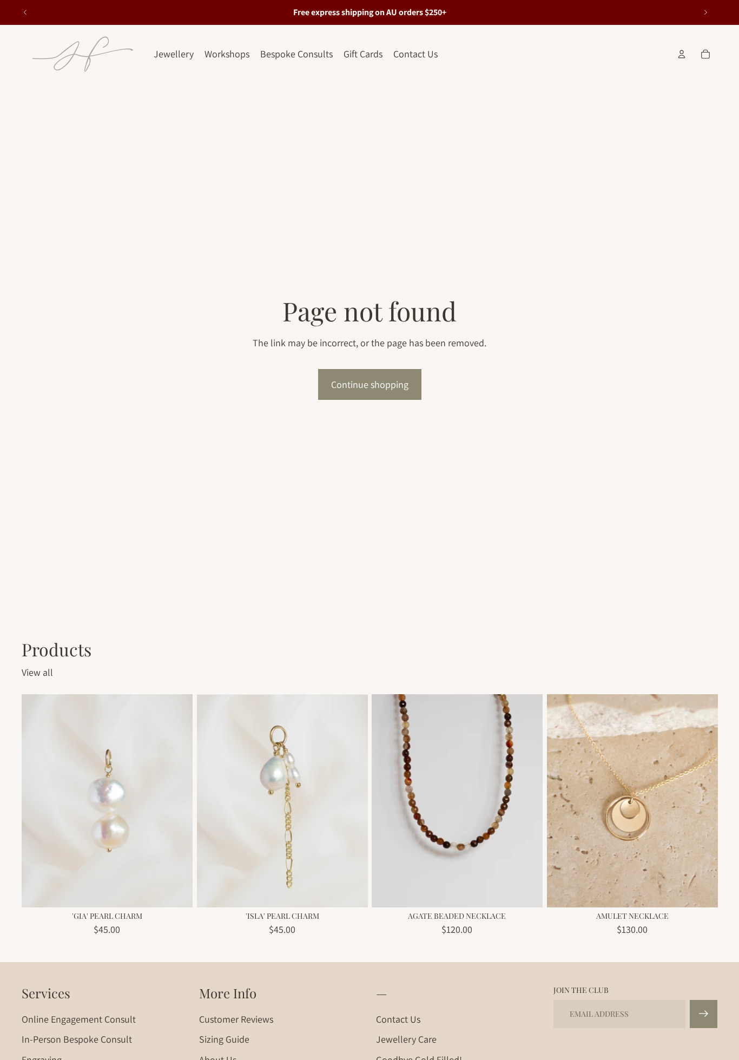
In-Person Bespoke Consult (77, 1039)
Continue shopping (369, 384)
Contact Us (398, 1019)
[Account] (682, 54)
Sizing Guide (224, 1039)
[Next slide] (705, 12)
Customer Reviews (236, 1019)
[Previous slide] (25, 12)
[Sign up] (703, 1014)
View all (37, 672)
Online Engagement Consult (79, 1019)
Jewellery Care (406, 1039)
